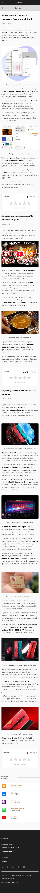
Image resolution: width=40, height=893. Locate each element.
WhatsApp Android (17, 809)
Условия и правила (17, 875)
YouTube (14, 817)
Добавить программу (8, 844)
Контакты (4, 858)
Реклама (4, 861)
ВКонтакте (14, 793)
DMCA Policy (5, 875)
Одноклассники (16, 785)
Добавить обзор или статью (10, 847)
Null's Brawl (15, 801)
